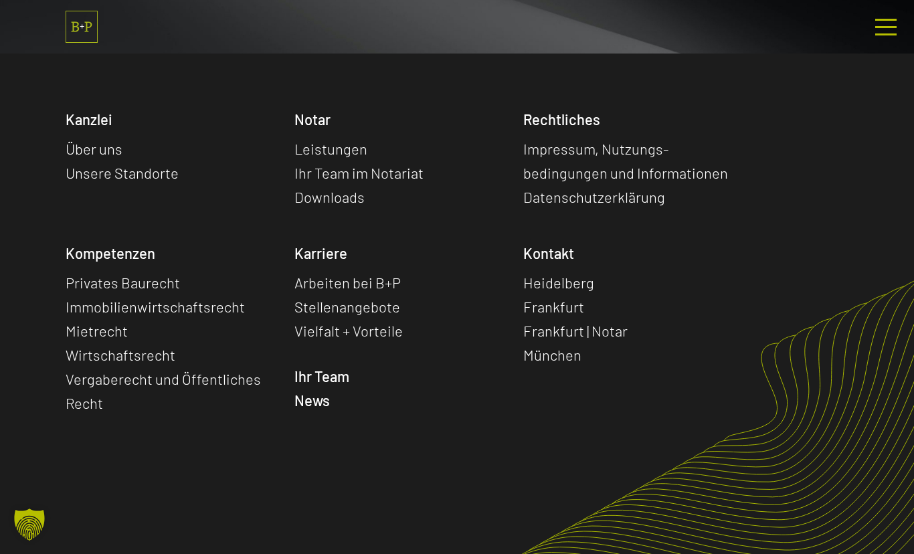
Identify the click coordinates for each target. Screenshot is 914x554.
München (552, 354)
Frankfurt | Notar (575, 330)
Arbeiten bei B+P (347, 282)
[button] (29, 524)
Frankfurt (553, 306)
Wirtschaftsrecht (120, 354)
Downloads (329, 196)
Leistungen (330, 148)
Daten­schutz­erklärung (594, 196)
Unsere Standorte (122, 172)
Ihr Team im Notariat (359, 172)
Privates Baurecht (123, 282)
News (312, 400)
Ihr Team (321, 376)
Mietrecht (97, 330)
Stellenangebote (347, 306)
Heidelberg (558, 282)
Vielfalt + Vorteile (348, 330)
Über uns (94, 148)
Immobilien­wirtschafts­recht (155, 306)
